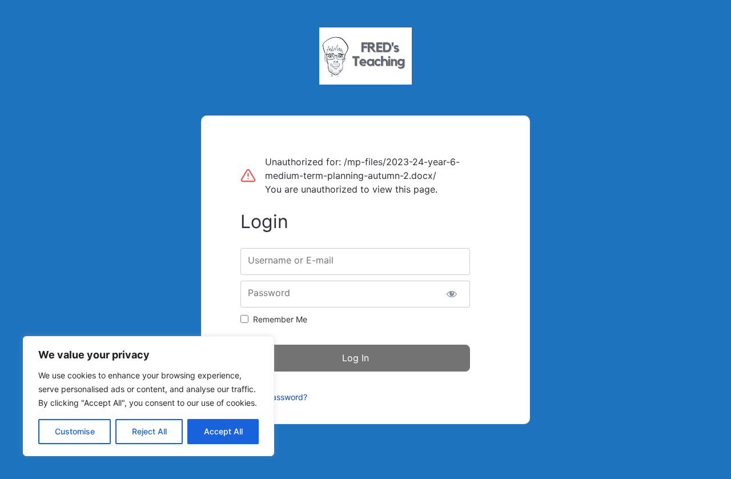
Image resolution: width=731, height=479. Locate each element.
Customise (75, 431)
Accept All (223, 431)
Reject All (149, 431)
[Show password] (451, 294)
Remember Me (280, 319)
